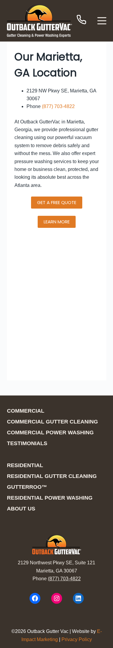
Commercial (25, 411)
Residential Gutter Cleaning (52, 476)
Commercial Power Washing (50, 432)
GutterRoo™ (27, 487)
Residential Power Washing (50, 498)
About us (21, 509)
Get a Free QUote (56, 202)
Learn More (57, 222)
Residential (25, 465)
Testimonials (27, 443)
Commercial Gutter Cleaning (52, 422)
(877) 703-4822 (58, 106)
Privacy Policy (76, 639)
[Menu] (101, 20)
